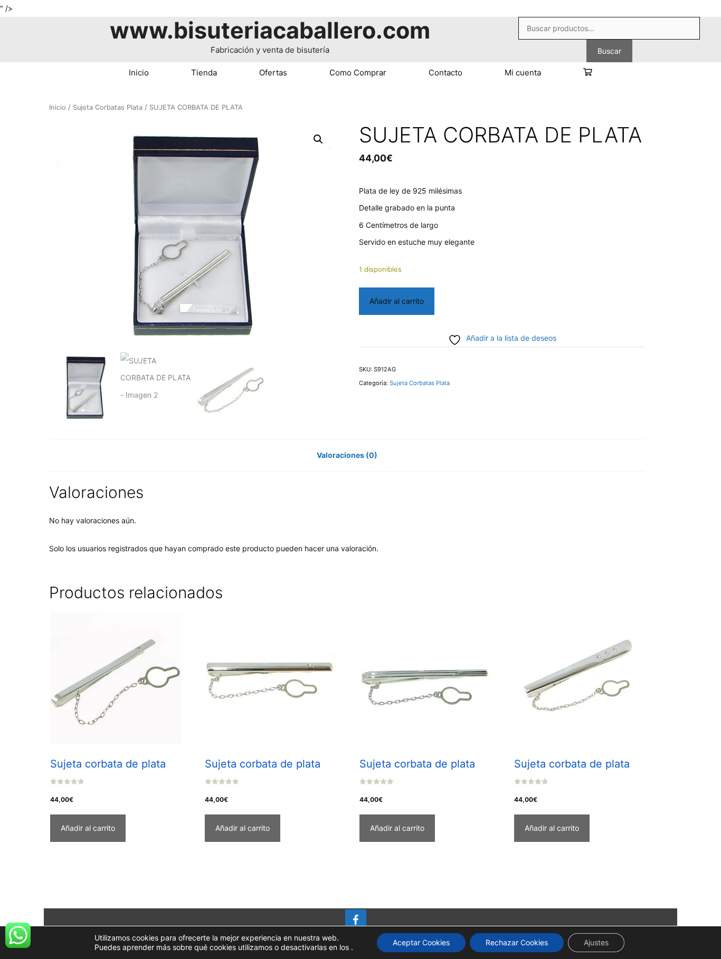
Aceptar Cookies (421, 942)
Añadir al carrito (396, 300)
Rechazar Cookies (517, 942)
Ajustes (596, 942)
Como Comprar (357, 73)
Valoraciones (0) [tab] (347, 454)
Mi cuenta (523, 73)
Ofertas (273, 73)
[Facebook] (355, 920)
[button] (318, 139)
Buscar (609, 50)
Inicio (139, 73)
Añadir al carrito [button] (88, 827)
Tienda (204, 73)
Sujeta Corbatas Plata (108, 107)
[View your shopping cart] (587, 72)
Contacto (445, 73)
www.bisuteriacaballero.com (270, 30)
